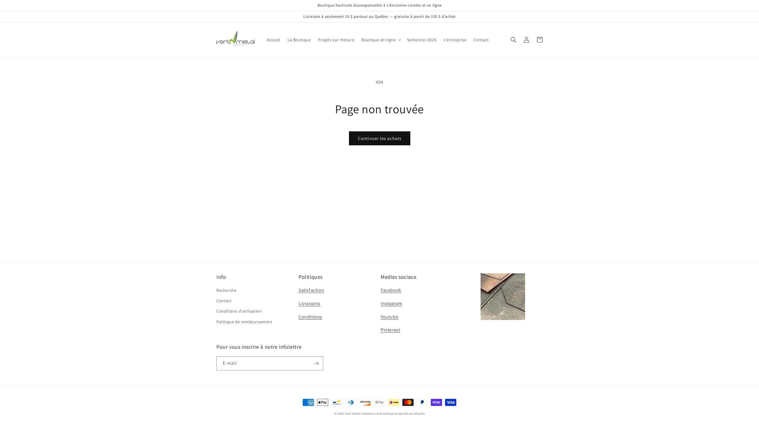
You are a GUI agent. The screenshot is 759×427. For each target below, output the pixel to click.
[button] (381, 40)
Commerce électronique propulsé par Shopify (393, 413)
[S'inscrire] (316, 363)
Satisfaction (311, 290)
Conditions (310, 317)
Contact (224, 300)
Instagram (391, 303)
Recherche (226, 290)
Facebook (391, 290)
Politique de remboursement (244, 321)
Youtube (389, 317)
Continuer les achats (379, 138)
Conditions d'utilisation (239, 311)
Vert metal (352, 413)
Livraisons (309, 303)
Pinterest (390, 330)
